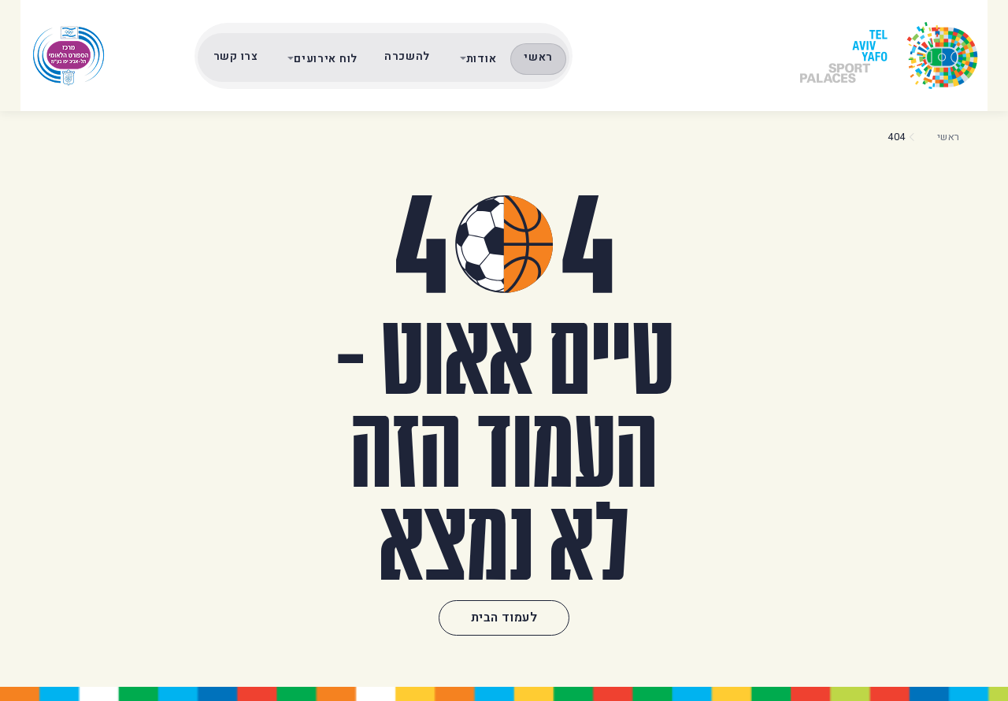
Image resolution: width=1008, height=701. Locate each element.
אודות (481, 58)
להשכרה (407, 56)
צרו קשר (235, 56)
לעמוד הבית (504, 617)
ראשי (538, 57)
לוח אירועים (326, 58)
